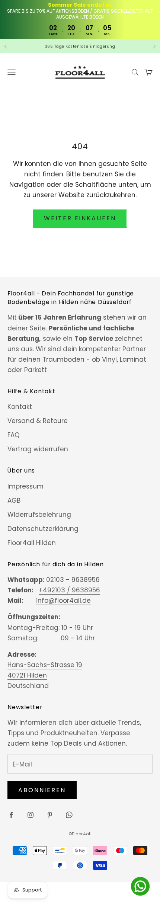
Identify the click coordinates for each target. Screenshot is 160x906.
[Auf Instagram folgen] (30, 815)
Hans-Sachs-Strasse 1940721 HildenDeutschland (44, 675)
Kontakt (19, 406)
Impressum (25, 486)
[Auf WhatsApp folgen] (69, 815)
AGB (13, 500)
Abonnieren (42, 790)
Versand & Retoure (37, 420)
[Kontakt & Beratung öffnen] (140, 886)
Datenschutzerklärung (43, 528)
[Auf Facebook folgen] (11, 815)
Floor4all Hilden (31, 542)
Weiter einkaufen (80, 218)
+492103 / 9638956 (69, 590)
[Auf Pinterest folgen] (50, 815)
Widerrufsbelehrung (39, 514)
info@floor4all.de (63, 600)
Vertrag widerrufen (37, 449)
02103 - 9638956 (73, 579)
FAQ (13, 434)
